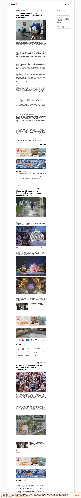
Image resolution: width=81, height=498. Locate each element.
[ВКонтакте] (40, 144)
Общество (18, 312)
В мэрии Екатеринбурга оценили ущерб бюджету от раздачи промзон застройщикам (31, 483)
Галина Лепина (42, 362)
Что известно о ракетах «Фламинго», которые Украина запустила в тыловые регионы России (31, 180)
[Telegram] (43, 144)
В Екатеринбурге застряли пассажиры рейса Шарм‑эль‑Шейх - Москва (32, 173)
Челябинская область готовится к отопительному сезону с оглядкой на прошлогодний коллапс (63, 19)
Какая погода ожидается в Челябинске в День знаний (62, 24)
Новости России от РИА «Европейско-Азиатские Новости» (14, 4)
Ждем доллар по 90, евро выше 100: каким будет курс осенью (30, 178)
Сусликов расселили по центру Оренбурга (62, 22)
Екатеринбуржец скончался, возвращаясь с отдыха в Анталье (30, 346)
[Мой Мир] (44, 144)
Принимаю (76, 495)
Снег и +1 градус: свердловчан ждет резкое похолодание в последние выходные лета (31, 349)
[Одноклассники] (41, 144)
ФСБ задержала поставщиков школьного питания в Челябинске (30, 176)
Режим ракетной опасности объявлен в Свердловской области (30, 175)
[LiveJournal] (45, 144)
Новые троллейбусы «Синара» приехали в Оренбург (62, 27)
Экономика (22, 142)
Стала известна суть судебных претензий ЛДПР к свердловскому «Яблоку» (31, 353)
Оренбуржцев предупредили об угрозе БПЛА (27, 355)
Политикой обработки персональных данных (19, 496)
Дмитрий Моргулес (42, 10)
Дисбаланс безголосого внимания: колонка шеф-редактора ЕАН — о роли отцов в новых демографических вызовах (63, 13)
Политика (18, 142)
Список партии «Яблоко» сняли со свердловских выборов (63, 16)
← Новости (18, 8)
